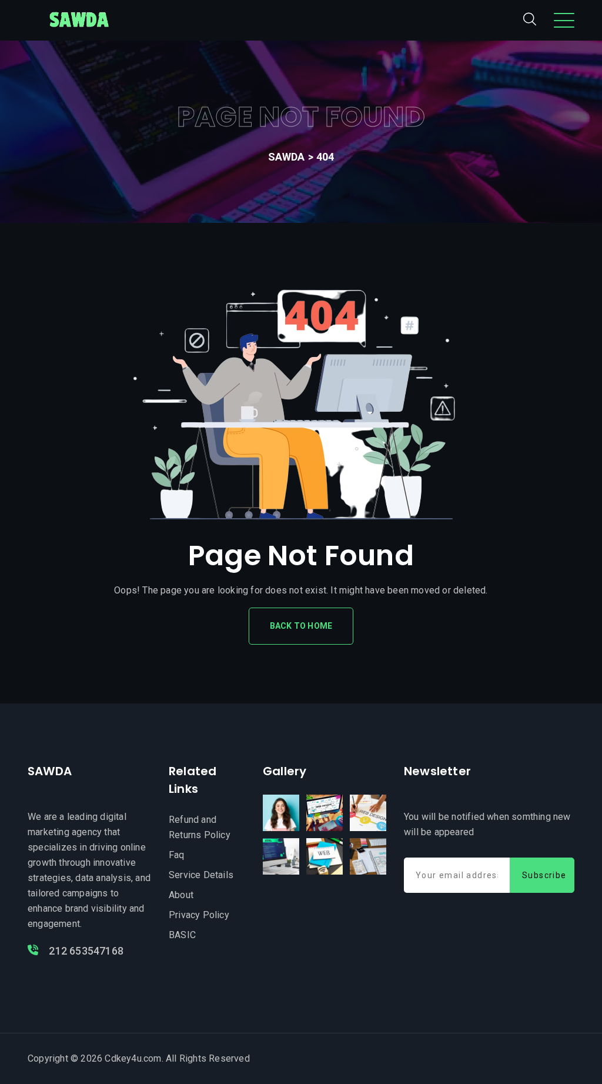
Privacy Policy (199, 914)
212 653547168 (84, 951)
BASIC (182, 934)
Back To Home (301, 626)
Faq (177, 854)
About (181, 894)
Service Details (201, 874)
